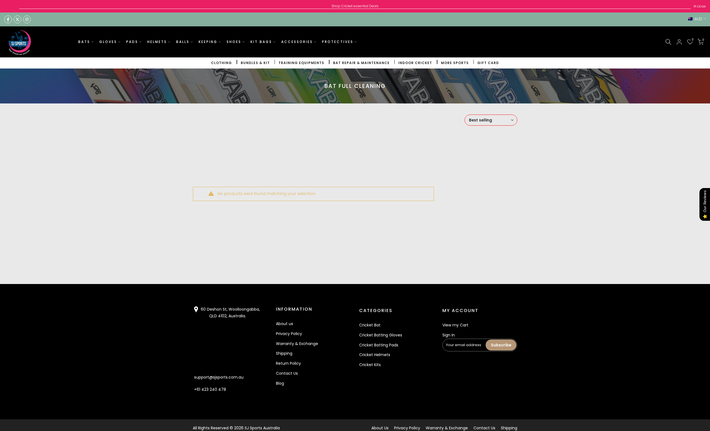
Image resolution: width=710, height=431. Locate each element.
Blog (280, 383)
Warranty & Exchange (297, 343)
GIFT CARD (488, 62)
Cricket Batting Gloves (380, 335)
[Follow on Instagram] (27, 19)
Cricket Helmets (374, 355)
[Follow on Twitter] (17, 19)
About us (284, 323)
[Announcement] (355, 6)
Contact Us (287, 373)
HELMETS (157, 41)
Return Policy (288, 363)
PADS (132, 41)
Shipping (284, 353)
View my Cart (455, 325)
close (11, 6)
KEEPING (208, 41)
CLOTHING (221, 62)
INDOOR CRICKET (415, 62)
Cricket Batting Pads (378, 345)
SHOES (234, 41)
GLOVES (108, 41)
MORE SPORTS (455, 62)
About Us (380, 428)
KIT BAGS (261, 41)
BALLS (182, 41)
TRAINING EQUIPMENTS (301, 62)
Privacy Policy (289, 333)
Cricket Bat (370, 325)
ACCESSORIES (297, 41)
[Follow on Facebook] (8, 19)
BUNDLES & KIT (255, 62)
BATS (84, 41)
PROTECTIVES (337, 41)
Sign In (448, 335)
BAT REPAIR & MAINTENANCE (361, 62)
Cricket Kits (370, 364)
